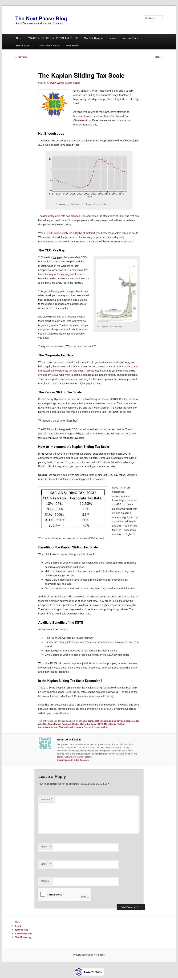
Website (45, 880)
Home (19, 38)
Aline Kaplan (73, 82)
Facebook (66, 724)
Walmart (63, 727)
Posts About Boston (50, 45)
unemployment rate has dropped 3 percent (67, 216)
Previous (21, 56)
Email (46, 864)
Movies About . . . (25, 45)
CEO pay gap (118, 720)
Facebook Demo (130, 38)
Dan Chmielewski (51, 724)
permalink (102, 727)
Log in (18, 926)
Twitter (121, 724)
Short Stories (72, 45)
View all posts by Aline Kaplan (73, 759)
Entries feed (21, 929)
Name (46, 846)
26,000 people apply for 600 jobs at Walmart (70, 233)
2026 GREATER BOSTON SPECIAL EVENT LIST (53, 38)
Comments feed (23, 933)
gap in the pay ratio (54, 291)
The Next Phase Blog (41, 18)
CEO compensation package (97, 720)
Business (66, 720)
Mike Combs (111, 116)
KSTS (100, 724)
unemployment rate (48, 727)
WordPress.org (23, 937)
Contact (112, 38)
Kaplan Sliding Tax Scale (84, 724)
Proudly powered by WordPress (89, 954)
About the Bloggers (93, 38)
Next (159, 56)
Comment (47, 799)
